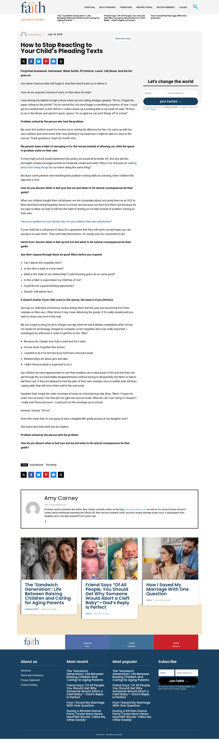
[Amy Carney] (24, 35)
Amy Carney (34, 34)
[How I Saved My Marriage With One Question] (170, 558)
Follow (131, 636)
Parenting (51, 465)
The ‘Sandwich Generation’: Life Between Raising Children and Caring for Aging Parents (78, 18)
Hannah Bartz (32, 609)
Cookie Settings (29, 684)
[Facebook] (45, 521)
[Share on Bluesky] (39, 61)
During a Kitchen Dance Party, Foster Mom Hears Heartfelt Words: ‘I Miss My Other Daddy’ (86, 715)
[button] (195, 7)
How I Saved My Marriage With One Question (168, 17)
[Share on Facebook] (31, 61)
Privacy (153, 109)
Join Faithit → (170, 101)
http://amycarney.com (55, 504)
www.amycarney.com (135, 509)
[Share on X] (24, 61)
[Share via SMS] (53, 61)
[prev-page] (59, 23)
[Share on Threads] (61, 61)
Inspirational (123, 39)
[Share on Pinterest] (46, 61)
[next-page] (64, 23)
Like (87, 636)
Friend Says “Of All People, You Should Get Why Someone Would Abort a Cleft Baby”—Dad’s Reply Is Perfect (124, 18)
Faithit (89, 614)
